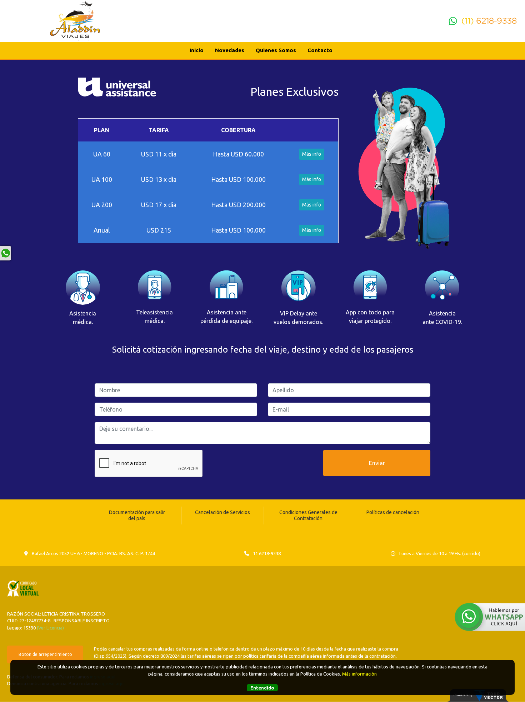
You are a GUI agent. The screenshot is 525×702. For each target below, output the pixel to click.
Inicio (197, 50)
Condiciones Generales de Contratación (308, 515)
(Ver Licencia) (50, 627)
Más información (359, 673)
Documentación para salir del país (137, 515)
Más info (311, 154)
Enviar (377, 463)
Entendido (262, 687)
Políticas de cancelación (392, 512)
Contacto (320, 50)
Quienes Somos (276, 50)
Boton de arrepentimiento (45, 654)
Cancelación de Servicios (222, 512)
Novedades (229, 50)
